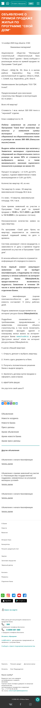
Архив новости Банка (11, 436)
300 (8, 624)
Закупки (4, 556)
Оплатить (4, 669)
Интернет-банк (6, 540)
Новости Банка (8, 422)
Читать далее (7, 463)
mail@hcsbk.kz (6, 640)
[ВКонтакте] (2, 403)
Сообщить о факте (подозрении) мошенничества (18, 646)
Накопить (4, 664)
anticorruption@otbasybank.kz (18, 691)
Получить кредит (15, 664)
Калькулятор (5, 544)
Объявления (7, 413)
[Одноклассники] (5, 403)
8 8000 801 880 (13, 629)
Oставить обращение (19, 3)
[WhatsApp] (14, 403)
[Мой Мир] (8, 403)
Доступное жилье (29, 664)
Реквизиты (4, 577)
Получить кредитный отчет (10, 549)
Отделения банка (7, 581)
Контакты (4, 572)
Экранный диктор (7, 565)
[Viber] (11, 403)
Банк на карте (10, 609)
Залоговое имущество (8, 560)
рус (30, 3)
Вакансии (4, 532)
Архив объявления (10, 431)
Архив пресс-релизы (10, 440)
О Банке (4, 523)
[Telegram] (16, 403)
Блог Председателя (16, 669)
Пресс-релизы (7, 427)
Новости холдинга (9, 418)
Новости (4, 528)
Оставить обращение (9, 636)
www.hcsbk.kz (23, 336)
